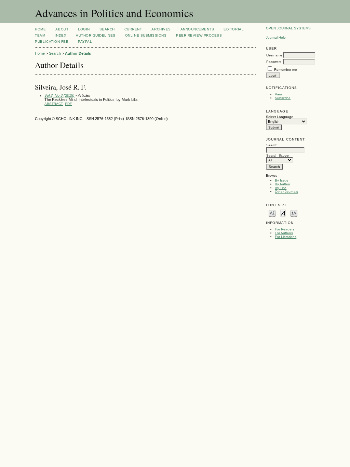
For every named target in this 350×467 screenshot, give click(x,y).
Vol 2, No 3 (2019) (59, 95)
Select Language (279, 117)
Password (274, 62)
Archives (161, 29)
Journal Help (276, 37)
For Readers (284, 229)
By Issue (281, 180)
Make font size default (283, 213)
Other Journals (286, 192)
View (278, 94)
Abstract (53, 104)
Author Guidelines (96, 35)
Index (60, 35)
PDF (68, 104)
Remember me (285, 69)
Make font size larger (294, 213)
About (61, 29)
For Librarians (285, 237)
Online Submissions (145, 35)
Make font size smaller (272, 213)
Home (40, 29)
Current (133, 29)
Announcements (197, 29)
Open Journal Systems (288, 28)
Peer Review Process (199, 35)
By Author (282, 184)
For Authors (284, 233)
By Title (280, 188)
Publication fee (51, 41)
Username (274, 55)
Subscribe (283, 98)
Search (107, 29)
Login (84, 29)
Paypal (85, 41)
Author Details (78, 53)
